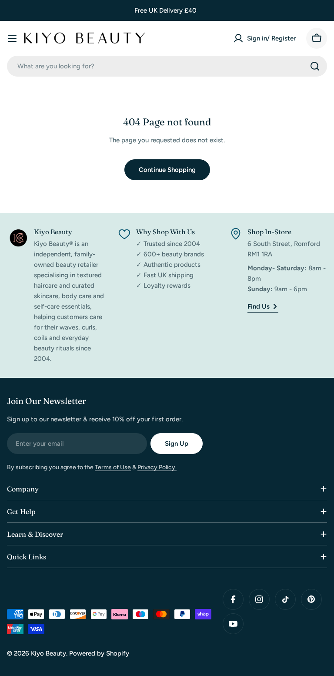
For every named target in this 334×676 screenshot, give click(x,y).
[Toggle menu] (12, 38)
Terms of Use (113, 467)
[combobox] (167, 66)
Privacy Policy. (157, 467)
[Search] (315, 66)
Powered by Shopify (99, 653)
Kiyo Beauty (48, 653)
